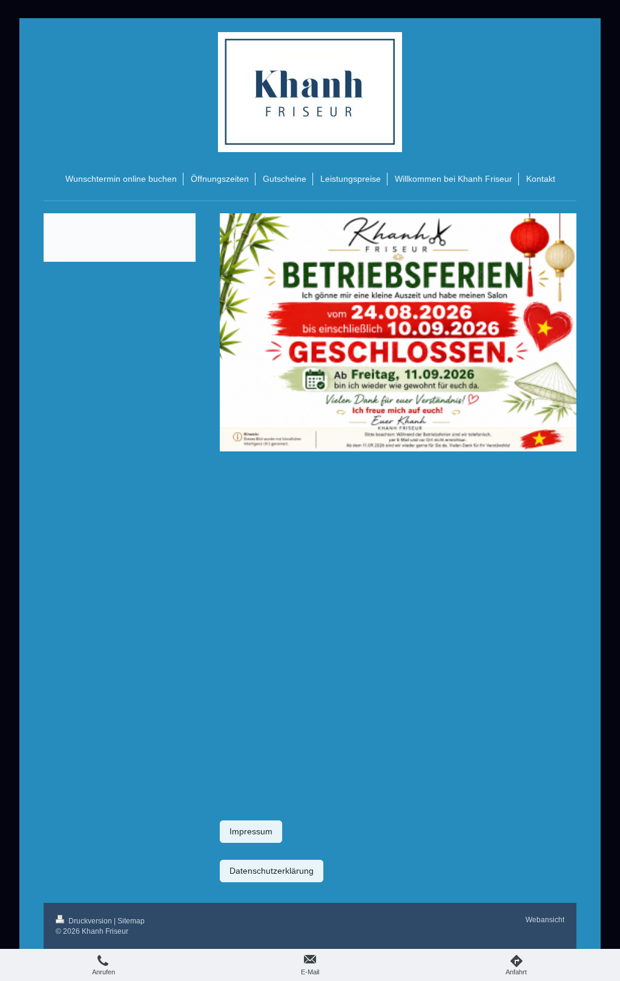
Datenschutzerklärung (271, 871)
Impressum (250, 831)
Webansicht (545, 920)
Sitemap (131, 921)
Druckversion (90, 921)
